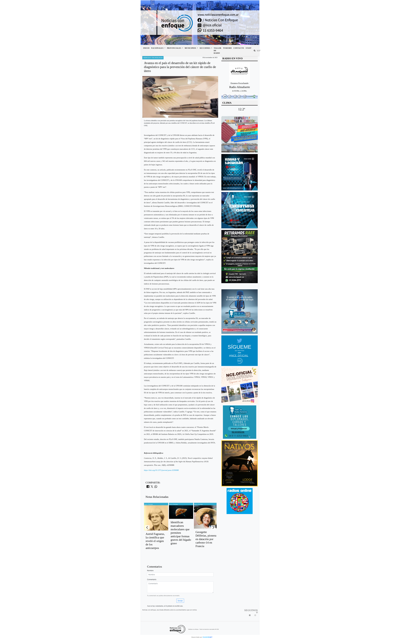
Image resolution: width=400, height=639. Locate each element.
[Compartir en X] (151, 487)
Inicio (146, 48)
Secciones (205, 48)
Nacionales (157, 48)
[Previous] (147, 527)
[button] (254, 51)
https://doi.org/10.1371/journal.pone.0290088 (161, 470)
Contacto (238, 48)
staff (248, 48)
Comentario (151, 579)
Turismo (227, 48)
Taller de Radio (217, 50)
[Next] (213, 527)
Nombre (150, 570)
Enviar (180, 601)
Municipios (191, 48)
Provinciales (174, 48)
